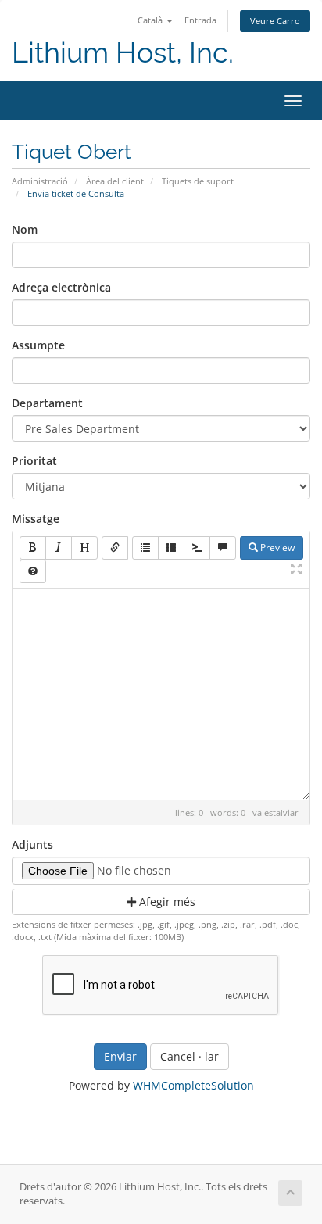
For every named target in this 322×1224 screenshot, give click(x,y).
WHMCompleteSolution (193, 1085)
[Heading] (84, 548)
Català (151, 20)
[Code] (197, 548)
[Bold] (33, 548)
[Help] (33, 571)
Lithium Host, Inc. (123, 53)
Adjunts (32, 844)
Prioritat (34, 460)
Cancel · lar (189, 1056)
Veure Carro (275, 21)
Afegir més (165, 901)
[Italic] (58, 548)
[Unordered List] (145, 548)
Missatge (35, 518)
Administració (40, 181)
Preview (276, 547)
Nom (25, 229)
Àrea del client (115, 181)
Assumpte (38, 345)
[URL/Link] (115, 548)
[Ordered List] (171, 548)
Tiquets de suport (198, 181)
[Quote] (222, 548)
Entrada (200, 20)
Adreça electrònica (61, 287)
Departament (47, 402)
